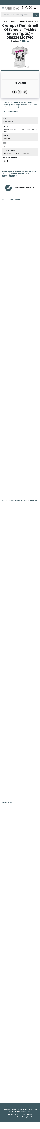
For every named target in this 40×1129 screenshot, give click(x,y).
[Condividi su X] (20, 92)
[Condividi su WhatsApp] (25, 92)
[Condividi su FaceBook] (14, 92)
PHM (4, 146)
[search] (36, 15)
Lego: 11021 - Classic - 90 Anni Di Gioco (20, 883)
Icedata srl (18, 1117)
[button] (36, 8)
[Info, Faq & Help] (30, 8)
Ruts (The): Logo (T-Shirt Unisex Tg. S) (20, 533)
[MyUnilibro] (26, 8)
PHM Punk (6, 138)
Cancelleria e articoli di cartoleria (16, 153)
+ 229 (5, 161)
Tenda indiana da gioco (20, 834)
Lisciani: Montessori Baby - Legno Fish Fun (20, 931)
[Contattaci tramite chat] (22, 8)
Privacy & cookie (27, 1117)
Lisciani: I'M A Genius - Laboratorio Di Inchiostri (20, 1029)
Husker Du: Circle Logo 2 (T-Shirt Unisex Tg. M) (20, 581)
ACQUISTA (21, 247)
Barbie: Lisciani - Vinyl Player (20, 980)
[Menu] (3, 8)
